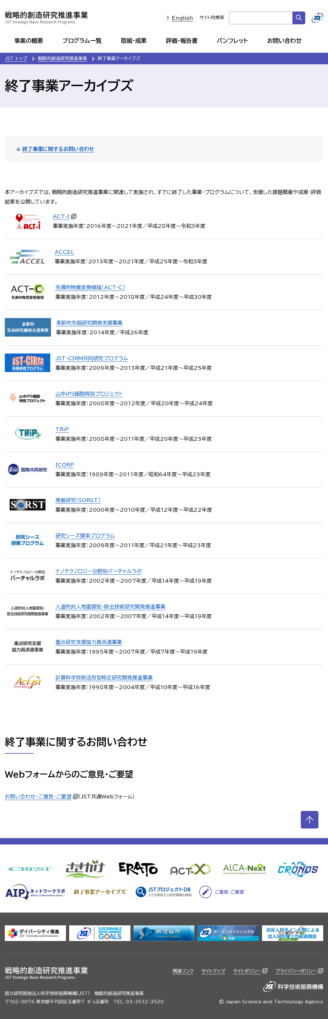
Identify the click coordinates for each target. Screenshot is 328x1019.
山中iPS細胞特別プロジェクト (89, 393)
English (182, 17)
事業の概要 (28, 40)
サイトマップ (213, 971)
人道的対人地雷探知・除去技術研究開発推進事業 (110, 606)
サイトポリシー (247, 971)
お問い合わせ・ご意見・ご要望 (38, 796)
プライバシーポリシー (295, 971)
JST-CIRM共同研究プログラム (91, 358)
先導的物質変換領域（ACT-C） (90, 287)
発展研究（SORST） (78, 500)
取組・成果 (134, 40)
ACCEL (64, 251)
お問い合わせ (284, 40)
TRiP (62, 429)
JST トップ (16, 58)
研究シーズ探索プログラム (85, 535)
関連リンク (183, 971)
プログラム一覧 (82, 40)
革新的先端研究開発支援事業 (89, 322)
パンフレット (232, 40)
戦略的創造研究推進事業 (62, 58)
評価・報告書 (182, 40)
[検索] (298, 18)
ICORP (64, 464)
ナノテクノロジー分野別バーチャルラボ (98, 571)
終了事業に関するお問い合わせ (58, 149)
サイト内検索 (212, 17)
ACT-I (61, 216)
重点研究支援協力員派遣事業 (88, 642)
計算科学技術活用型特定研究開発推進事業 (104, 677)
